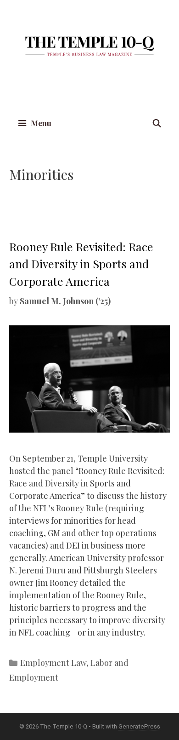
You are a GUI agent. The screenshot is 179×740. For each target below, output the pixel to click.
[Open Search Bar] (156, 123)
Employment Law (53, 662)
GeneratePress (139, 726)
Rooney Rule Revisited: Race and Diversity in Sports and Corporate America (81, 264)
